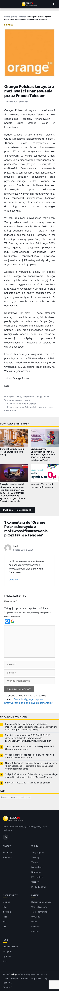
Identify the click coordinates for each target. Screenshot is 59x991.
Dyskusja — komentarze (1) (17, 510)
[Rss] (5, 837)
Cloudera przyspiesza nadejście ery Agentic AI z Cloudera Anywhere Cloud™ (29, 756)
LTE (4, 926)
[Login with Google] (12, 621)
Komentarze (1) (11, 601)
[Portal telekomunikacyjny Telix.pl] (29, 4)
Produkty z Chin (38, 887)
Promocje (7, 852)
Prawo (34, 921)
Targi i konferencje (40, 912)
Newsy (19, 397)
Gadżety (35, 882)
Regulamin (36, 978)
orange (18, 400)
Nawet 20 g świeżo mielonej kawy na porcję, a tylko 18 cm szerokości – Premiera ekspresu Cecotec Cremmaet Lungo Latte (31, 766)
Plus (5, 917)
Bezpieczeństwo (10, 946)
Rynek (46, 397)
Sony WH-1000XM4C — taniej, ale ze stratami (28, 782)
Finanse (22, 17)
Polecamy (7, 857)
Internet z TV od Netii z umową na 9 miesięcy (43, 485)
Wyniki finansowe (39, 907)
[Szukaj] (54, 4)
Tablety (34, 862)
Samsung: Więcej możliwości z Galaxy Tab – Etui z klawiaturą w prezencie (30, 748)
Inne (5, 940)
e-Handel (35, 926)
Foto (5, 961)
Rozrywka (7, 951)
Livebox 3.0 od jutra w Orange (21, 404)
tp (30, 400)
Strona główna (10, 17)
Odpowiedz (14, 579)
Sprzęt (35, 845)
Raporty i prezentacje (41, 902)
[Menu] (4, 4)
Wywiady (35, 917)
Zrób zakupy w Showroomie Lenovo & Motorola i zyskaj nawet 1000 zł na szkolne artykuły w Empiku (43, 455)
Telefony (35, 857)
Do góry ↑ (8, 987)
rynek (25, 400)
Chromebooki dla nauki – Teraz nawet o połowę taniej (12, 452)
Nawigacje (36, 872)
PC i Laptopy (37, 877)
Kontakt (14, 978)
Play (5, 907)
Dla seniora (36, 867)
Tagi (45, 978)
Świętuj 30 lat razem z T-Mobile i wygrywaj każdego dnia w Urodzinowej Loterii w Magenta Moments (31, 775)
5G (4, 921)
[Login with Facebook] (7, 621)
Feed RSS (7, 982)
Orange (38, 397)
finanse (10, 400)
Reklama (35, 931)
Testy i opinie (37, 852)
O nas (5, 978)
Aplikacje (7, 956)
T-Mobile (7, 912)
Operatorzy (28, 397)
